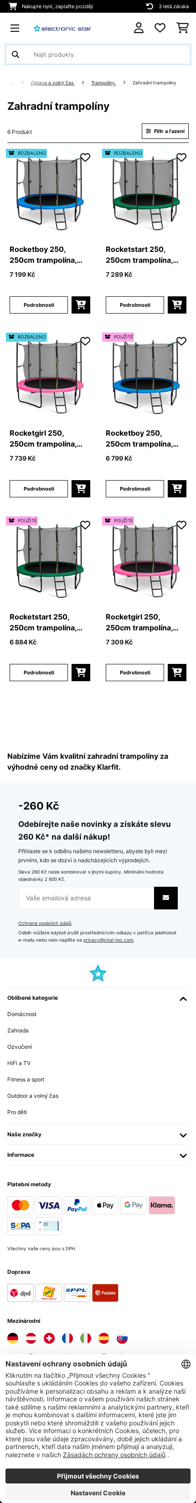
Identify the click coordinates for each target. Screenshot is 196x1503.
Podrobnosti (39, 305)
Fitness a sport (25, 1079)
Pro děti (17, 1112)
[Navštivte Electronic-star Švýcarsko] (49, 1338)
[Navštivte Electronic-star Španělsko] (103, 1338)
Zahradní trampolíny (155, 83)
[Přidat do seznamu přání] (85, 157)
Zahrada (18, 1030)
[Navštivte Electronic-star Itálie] (85, 1338)
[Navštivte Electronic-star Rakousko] (31, 1338)
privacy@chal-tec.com (108, 940)
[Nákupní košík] (182, 28)
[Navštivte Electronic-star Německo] (12, 1338)
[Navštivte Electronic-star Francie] (67, 1338)
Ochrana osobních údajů (45, 923)
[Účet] (139, 27)
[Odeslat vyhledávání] (15, 54)
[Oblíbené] (160, 28)
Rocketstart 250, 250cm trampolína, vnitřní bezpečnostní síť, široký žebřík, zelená (142, 255)
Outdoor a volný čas (32, 1095)
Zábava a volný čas (53, 83)
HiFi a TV (19, 1063)
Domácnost (21, 1014)
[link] (50, 192)
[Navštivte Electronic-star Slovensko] (122, 1338)
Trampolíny (103, 83)
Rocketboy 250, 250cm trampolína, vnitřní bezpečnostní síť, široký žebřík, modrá (46, 255)
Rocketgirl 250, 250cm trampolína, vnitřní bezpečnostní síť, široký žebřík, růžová (46, 438)
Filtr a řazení (169, 131)
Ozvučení (19, 1046)
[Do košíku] (81, 305)
